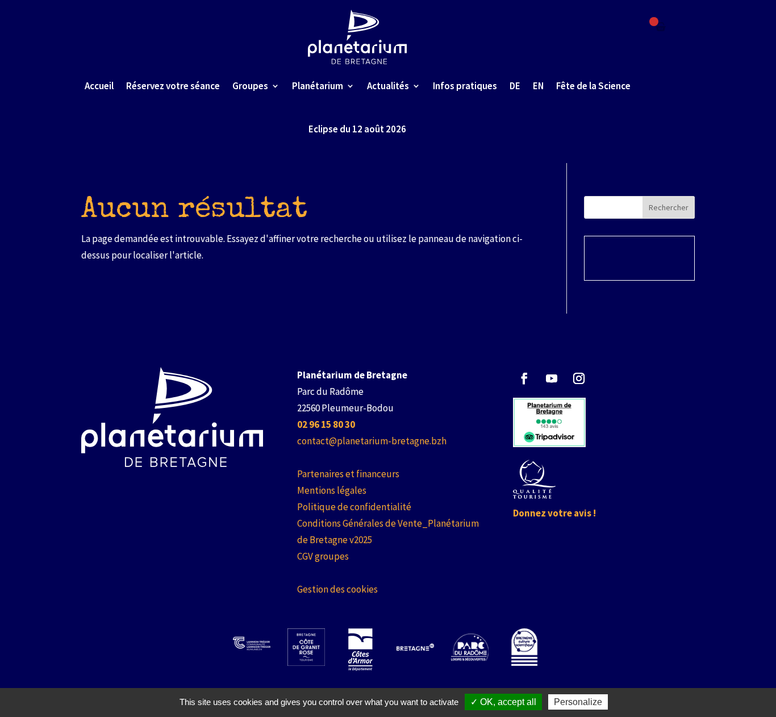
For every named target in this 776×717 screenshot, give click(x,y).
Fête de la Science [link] (593, 86)
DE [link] (515, 86)
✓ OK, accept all (503, 702)
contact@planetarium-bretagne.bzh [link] (372, 441)
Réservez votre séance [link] (173, 86)
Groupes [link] (250, 86)
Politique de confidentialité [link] (354, 507)
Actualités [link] (388, 86)
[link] (357, 37)
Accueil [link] (99, 86)
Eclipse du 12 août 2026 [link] (357, 129)
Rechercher (669, 207)
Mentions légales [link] (331, 490)
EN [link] (538, 86)
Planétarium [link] (317, 86)
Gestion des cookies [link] (337, 589)
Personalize (578, 702)
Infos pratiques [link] (465, 86)
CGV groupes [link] (323, 556)
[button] (524, 378)
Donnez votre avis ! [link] (554, 513)
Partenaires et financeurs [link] (348, 474)
